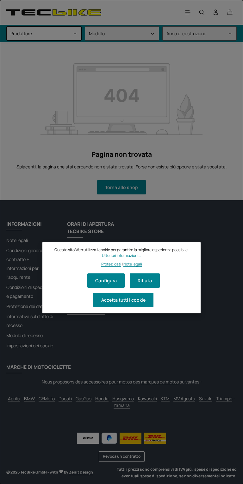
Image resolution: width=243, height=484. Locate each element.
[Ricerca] (202, 12)
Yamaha (122, 405)
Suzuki (205, 399)
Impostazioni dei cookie (29, 346)
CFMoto (47, 399)
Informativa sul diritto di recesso (29, 320)
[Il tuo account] (215, 12)
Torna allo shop (121, 187)
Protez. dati (111, 264)
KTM (165, 399)
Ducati (65, 399)
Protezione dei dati (25, 306)
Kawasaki (147, 399)
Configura (106, 281)
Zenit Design (81, 472)
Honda (102, 399)
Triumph (224, 399)
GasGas (83, 399)
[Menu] (188, 12)
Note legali (17, 240)
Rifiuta (145, 281)
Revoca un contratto (121, 456)
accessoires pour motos (108, 382)
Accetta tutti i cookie (123, 300)
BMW (29, 399)
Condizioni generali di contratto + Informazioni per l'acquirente (27, 263)
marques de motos (160, 382)
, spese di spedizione (211, 469)
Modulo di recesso (24, 335)
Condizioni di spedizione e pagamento (30, 291)
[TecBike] (53, 12)
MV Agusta (184, 399)
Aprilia (14, 399)
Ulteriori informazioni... (121, 255)
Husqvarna (123, 399)
